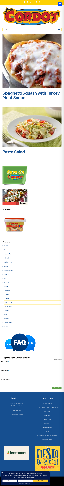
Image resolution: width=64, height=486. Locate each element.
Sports (5, 314)
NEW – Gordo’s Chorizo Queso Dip (47, 407)
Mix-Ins (47, 411)
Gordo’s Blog (47, 419)
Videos (6, 327)
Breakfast (7, 294)
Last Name (5, 370)
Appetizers (8, 290)
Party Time (7, 282)
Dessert (7, 298)
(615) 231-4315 (16, 410)
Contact (47, 423)
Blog (5, 250)
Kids (5, 278)
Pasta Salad (13, 151)
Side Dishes (8, 306)
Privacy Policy (47, 427)
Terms (47, 431)
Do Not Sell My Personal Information (47, 435)
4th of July (7, 246)
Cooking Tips (7, 254)
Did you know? (8, 258)
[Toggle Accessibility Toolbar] (60, 4)
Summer (6, 318)
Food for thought (8, 262)
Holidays (6, 274)
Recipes (6, 286)
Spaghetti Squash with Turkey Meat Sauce (31, 95)
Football (6, 266)
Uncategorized (8, 322)
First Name (5, 362)
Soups (7, 310)
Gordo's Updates (8, 270)
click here (17, 417)
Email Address (6, 379)
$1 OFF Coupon (47, 403)
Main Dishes (8, 302)
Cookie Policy (47, 439)
